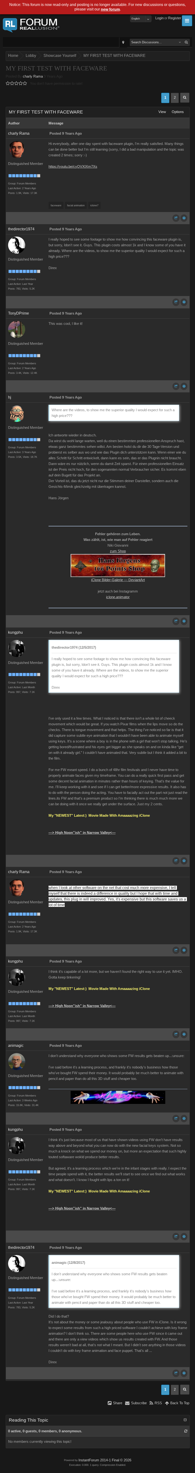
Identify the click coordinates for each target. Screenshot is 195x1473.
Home (13, 56)
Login (159, 18)
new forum (110, 9)
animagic (16, 1045)
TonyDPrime (18, 313)
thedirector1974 (21, 229)
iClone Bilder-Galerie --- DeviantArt (118, 580)
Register (174, 18)
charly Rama (33, 76)
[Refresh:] (185, 1431)
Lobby (31, 56)
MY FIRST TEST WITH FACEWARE (114, 56)
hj (9, 397)
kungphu (15, 632)
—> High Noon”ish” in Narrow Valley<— (82, 833)
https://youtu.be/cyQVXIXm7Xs (73, 166)
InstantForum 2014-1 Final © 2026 (104, 1460)
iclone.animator (118, 597)
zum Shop (118, 551)
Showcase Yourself (60, 56)
